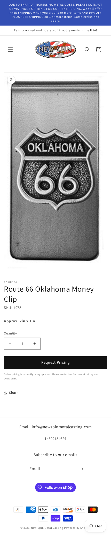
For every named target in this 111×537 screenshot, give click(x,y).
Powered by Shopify (77, 528)
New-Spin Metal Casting (47, 528)
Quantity (10, 333)
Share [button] (14, 392)
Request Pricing (55, 362)
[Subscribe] (81, 469)
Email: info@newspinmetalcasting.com (55, 427)
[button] (10, 49)
